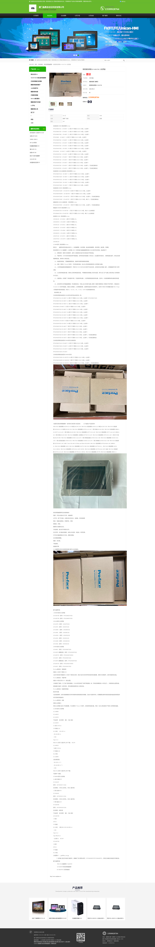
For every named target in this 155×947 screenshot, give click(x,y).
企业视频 (63, 15)
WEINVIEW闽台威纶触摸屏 (38, 77)
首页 (36, 64)
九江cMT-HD (33, 159)
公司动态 (91, 15)
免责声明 (48, 940)
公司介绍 (77, 15)
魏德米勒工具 (34, 109)
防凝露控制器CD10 (34, 146)
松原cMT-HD (33, 152)
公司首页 (36, 15)
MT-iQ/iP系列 (33, 142)
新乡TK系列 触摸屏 (35, 156)
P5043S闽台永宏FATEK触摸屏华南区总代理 (79, 918)
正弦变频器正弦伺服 (36, 81)
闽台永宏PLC (34, 74)
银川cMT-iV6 (33, 149)
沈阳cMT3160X (33, 136)
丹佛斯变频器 (34, 95)
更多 (44, 128)
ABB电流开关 (34, 88)
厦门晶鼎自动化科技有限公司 (41, 937)
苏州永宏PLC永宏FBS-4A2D (37, 132)
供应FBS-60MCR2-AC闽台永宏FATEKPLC (39, 918)
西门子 (32, 112)
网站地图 (59, 940)
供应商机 (49, 15)
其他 (32, 119)
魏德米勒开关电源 (35, 102)
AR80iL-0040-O (33, 139)
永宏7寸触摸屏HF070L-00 (96, 918)
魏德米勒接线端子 (35, 84)
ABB (32, 123)
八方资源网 (43, 940)
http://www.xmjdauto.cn (55, 876)
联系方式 (118, 15)
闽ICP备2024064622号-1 (50, 935)
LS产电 (33, 105)
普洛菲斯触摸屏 (48, 64)
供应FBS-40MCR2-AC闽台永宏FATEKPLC (59, 918)
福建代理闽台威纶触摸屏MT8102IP (116, 918)
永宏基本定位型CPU (35, 162)
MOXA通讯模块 (35, 98)
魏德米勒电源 (34, 91)
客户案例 (105, 15)
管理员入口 (53, 940)
